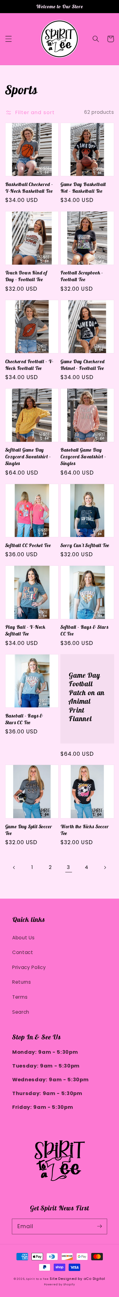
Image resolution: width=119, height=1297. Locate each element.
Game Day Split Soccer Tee (28, 829)
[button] (8, 39)
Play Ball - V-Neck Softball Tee (25, 630)
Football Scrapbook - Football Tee (81, 276)
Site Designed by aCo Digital (77, 1278)
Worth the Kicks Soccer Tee (84, 829)
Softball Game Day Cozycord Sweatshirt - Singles (28, 456)
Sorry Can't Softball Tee (84, 545)
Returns (21, 982)
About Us (23, 937)
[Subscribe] (99, 1226)
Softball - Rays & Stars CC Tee (84, 630)
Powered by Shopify (59, 1284)
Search (20, 1012)
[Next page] (104, 867)
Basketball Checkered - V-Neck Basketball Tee (29, 187)
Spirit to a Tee (37, 1279)
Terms (19, 997)
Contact (22, 952)
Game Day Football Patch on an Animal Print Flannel (87, 697)
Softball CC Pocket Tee (28, 545)
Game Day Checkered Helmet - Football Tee (82, 364)
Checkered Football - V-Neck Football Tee (29, 364)
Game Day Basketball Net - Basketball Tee (83, 187)
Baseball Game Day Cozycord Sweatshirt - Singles (83, 456)
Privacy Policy (29, 967)
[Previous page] (14, 867)
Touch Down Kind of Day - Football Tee (26, 276)
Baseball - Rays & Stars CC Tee (24, 719)
